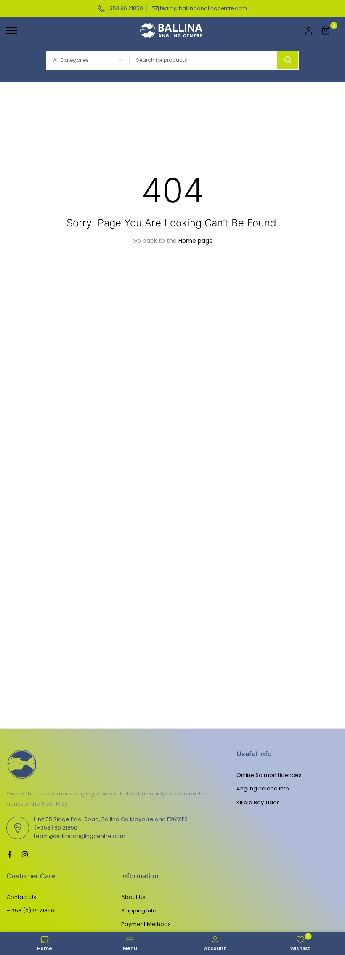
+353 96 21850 (124, 8)
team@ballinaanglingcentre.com (203, 8)
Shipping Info (139, 911)
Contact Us (21, 897)
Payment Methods (146, 924)
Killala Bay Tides (258, 802)
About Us (133, 897)
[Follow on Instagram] (24, 854)
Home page (195, 241)
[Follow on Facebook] (9, 854)
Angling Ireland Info (262, 789)
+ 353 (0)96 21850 (30, 911)
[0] (326, 30)
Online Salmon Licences (269, 775)
